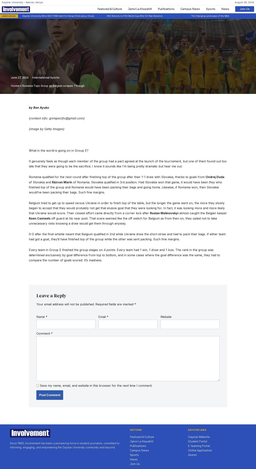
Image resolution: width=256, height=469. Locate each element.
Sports (210, 9)
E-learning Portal (199, 446)
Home (15, 86)
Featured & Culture (109, 9)
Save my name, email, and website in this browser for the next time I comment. (96, 385)
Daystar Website (199, 437)
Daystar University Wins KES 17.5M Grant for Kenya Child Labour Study (46, 16)
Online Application (200, 450)
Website (165, 317)
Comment (44, 333)
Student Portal (197, 441)
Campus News (190, 9)
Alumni (192, 455)
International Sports (45, 77)
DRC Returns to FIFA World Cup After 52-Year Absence (123, 16)
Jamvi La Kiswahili (140, 9)
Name (41, 317)
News (225, 9)
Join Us (245, 8)
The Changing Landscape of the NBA (198, 16)
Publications (166, 9)
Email (103, 317)
